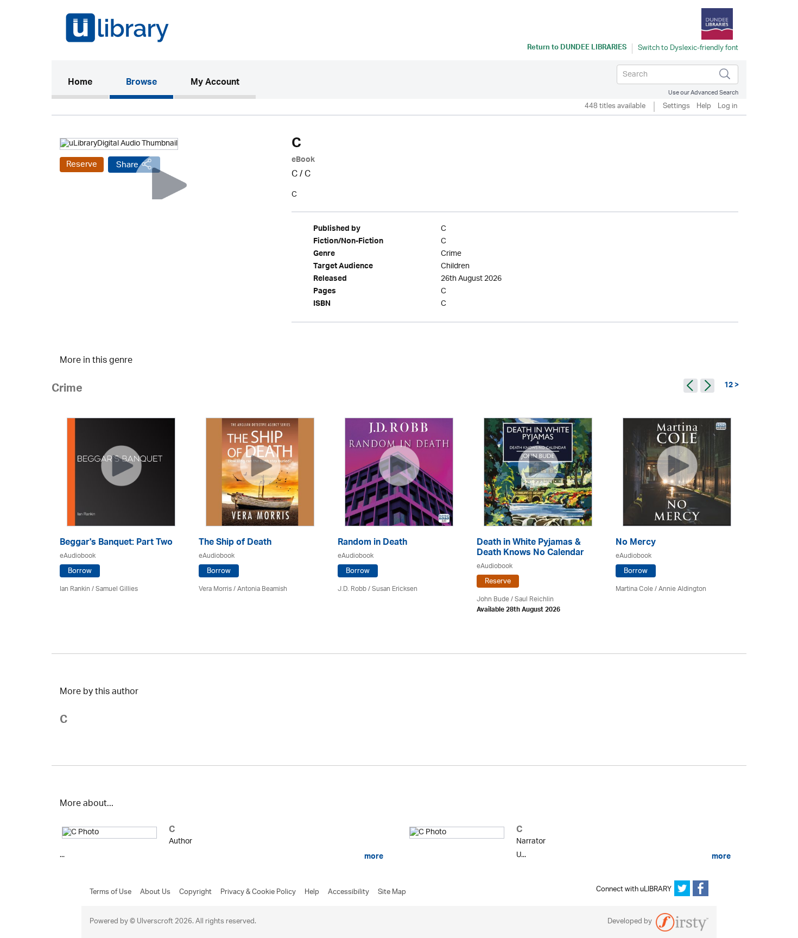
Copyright (195, 892)
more (373, 856)
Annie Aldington (682, 589)
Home (88, 83)
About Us (155, 892)
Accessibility (348, 892)
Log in (727, 107)
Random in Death (372, 543)
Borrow (80, 571)
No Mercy (636, 543)
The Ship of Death (235, 543)
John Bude (493, 599)
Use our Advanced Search (703, 92)
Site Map (392, 892)
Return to (576, 48)
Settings (676, 107)
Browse (141, 83)
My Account (215, 83)
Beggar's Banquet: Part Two (116, 543)
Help (703, 107)
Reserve (81, 164)
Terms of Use (110, 892)
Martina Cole (634, 589)
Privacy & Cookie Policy (258, 892)
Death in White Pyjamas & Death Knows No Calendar (530, 548)
